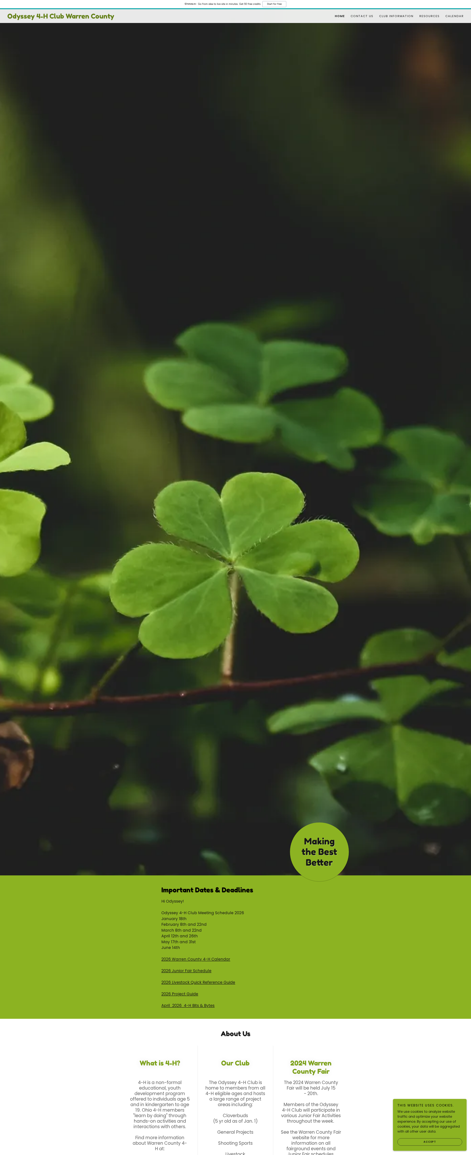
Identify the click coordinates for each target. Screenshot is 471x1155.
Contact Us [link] (362, 16)
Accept (430, 1142)
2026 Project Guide (179, 994)
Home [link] (340, 16)
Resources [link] (429, 16)
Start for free (274, 4)
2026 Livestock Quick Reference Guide (198, 982)
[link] (121, 17)
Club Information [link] (396, 16)
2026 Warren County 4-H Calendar (195, 959)
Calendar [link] (454, 16)
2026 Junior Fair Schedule (186, 970)
